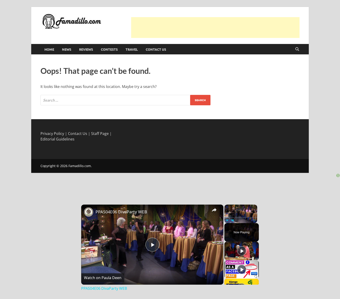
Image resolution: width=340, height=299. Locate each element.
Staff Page (100, 133)
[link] (88, 212)
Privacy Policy (52, 133)
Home (49, 49)
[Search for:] (125, 100)
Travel (132, 49)
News (66, 49)
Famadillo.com (79, 166)
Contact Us (156, 49)
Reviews (86, 49)
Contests (109, 49)
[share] (214, 210)
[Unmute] (232, 220)
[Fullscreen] (254, 220)
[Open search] (297, 49)
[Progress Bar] (240, 217)
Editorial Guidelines (57, 139)
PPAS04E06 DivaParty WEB (121, 212)
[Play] (227, 220)
